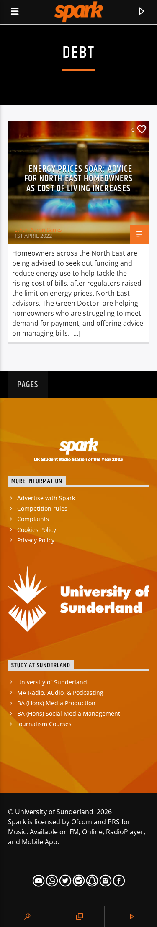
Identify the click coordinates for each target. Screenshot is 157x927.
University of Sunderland (52, 682)
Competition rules (42, 508)
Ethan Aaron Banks (38, 229)
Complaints (33, 519)
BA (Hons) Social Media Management (68, 713)
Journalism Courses (44, 724)
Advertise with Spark (46, 498)
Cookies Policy (36, 530)
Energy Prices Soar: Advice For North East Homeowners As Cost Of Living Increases (78, 179)
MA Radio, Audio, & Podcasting (60, 693)
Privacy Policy (35, 540)
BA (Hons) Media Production (56, 703)
